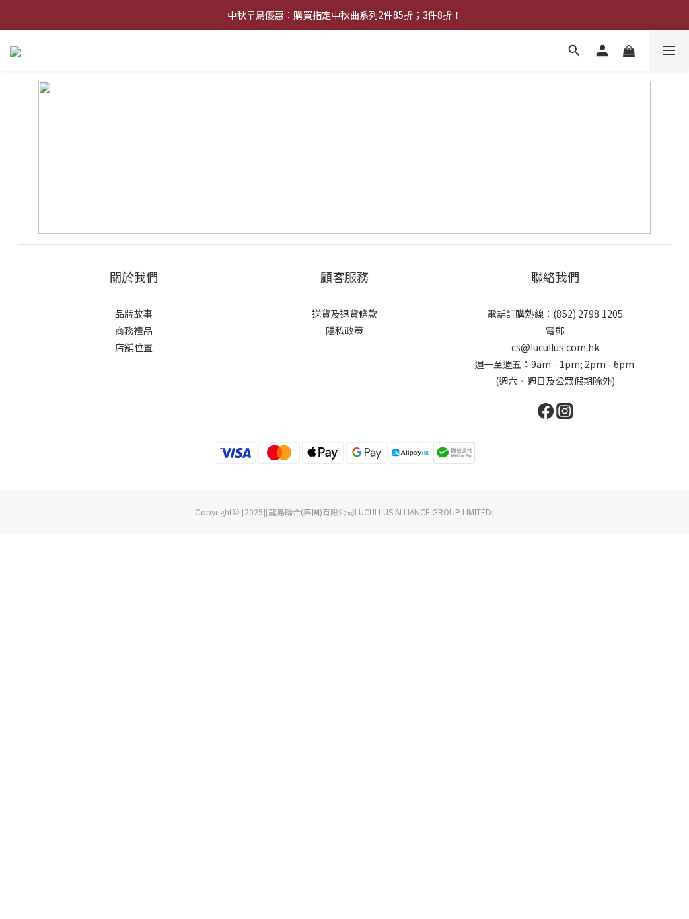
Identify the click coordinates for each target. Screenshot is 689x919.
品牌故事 (134, 313)
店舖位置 (134, 347)
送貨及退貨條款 (344, 313)
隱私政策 (344, 330)
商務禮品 (134, 330)
